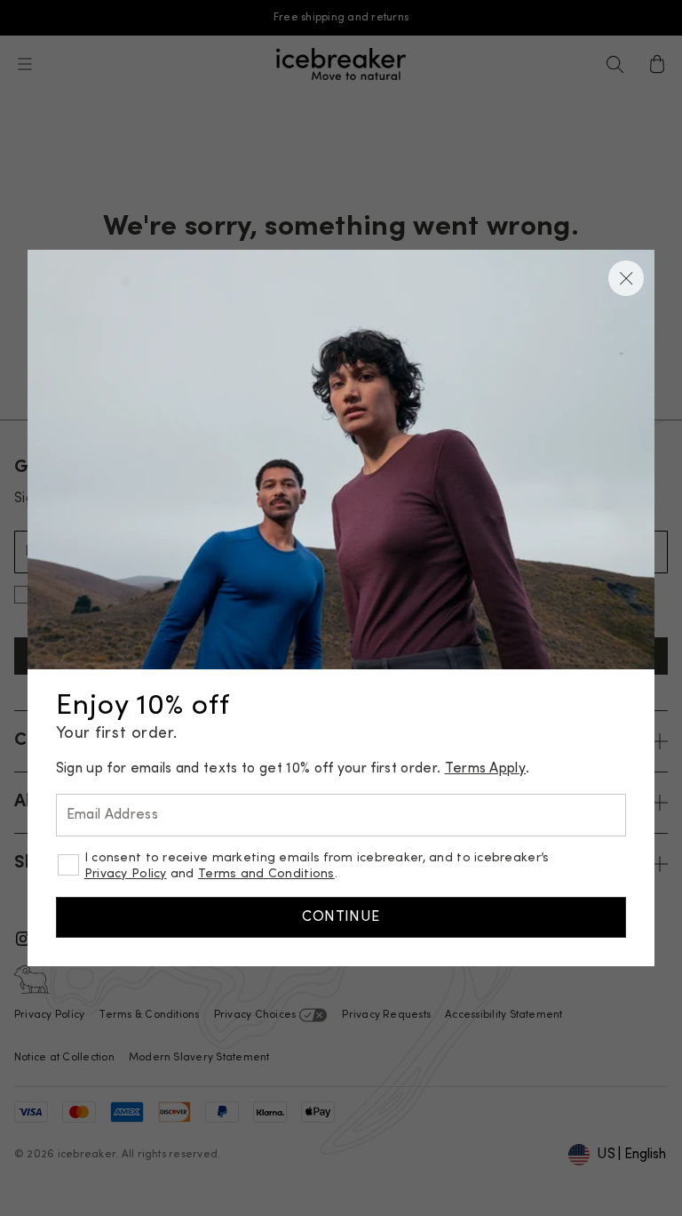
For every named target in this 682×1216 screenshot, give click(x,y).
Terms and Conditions (266, 874)
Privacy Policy (125, 874)
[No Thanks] (626, 278)
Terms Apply (486, 769)
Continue (341, 917)
